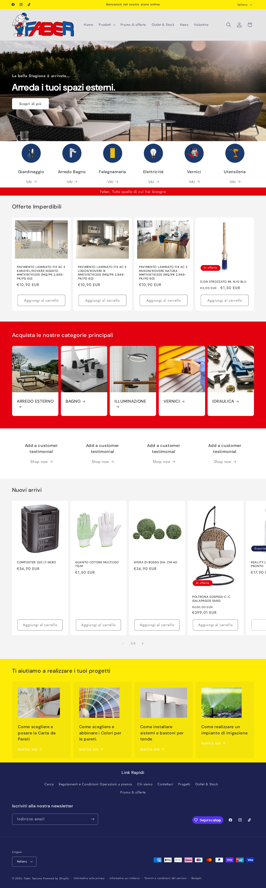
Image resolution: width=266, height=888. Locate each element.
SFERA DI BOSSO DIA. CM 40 (155, 562)
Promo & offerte (133, 792)
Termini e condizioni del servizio (165, 878)
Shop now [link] (39, 461)
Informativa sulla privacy (89, 878)
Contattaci (165, 784)
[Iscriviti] (92, 819)
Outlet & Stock (206, 784)
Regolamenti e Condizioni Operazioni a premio (95, 784)
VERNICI (172, 401)
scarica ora (27, 749)
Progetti (184, 784)
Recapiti (196, 878)
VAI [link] (110, 182)
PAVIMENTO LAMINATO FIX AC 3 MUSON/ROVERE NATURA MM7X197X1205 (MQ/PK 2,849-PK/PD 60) (163, 272)
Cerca (49, 784)
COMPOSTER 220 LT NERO (36, 562)
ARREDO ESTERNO (35, 401)
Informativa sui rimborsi (124, 878)
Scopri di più (30, 103)
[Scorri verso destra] (142, 643)
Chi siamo (145, 784)
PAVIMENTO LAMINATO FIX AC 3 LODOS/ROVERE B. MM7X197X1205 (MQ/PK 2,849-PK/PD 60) (102, 272)
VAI (29, 182)
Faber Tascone (33, 878)
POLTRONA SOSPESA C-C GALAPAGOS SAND (211, 599)
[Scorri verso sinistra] (123, 643)
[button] (106, 25)
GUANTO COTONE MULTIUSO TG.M (97, 564)
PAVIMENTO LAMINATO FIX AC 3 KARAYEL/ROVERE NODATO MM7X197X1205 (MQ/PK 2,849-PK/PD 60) (41, 272)
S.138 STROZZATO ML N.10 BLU (223, 281)
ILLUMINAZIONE (130, 401)
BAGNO (73, 401)
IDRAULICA (223, 401)
